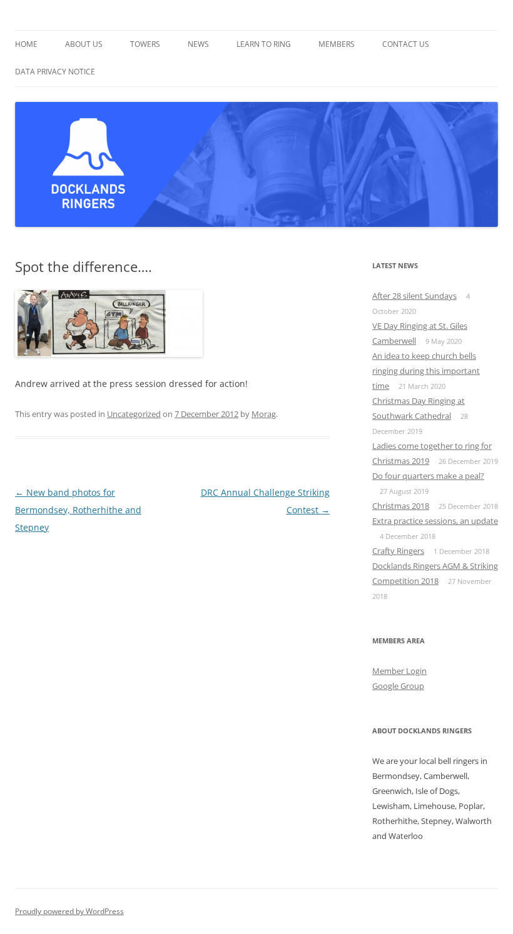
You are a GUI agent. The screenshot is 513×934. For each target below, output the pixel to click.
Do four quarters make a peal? (428, 475)
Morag (263, 413)
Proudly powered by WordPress (69, 911)
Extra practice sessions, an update (435, 520)
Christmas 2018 (400, 505)
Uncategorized (134, 413)
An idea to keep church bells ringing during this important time (426, 370)
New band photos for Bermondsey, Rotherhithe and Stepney (78, 509)
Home (26, 44)
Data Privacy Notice (55, 71)
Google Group (398, 685)
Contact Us (405, 44)
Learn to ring (263, 44)
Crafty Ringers (398, 550)
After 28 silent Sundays (414, 295)
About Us (84, 44)
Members (336, 44)
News (198, 44)
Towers (145, 44)
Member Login (399, 670)
